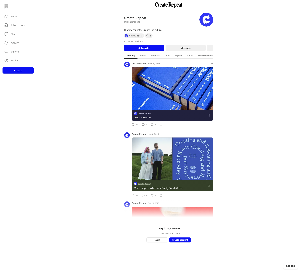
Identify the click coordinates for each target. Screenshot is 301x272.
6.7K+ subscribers (133, 41)
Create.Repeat (139, 63)
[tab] (130, 55)
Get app (290, 265)
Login (157, 240)
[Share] (161, 124)
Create (18, 70)
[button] (18, 16)
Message (186, 47)
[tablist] (171, 55)
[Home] (6, 6)
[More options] (211, 63)
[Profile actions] (210, 48)
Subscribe (144, 47)
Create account (180, 240)
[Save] (208, 115)
